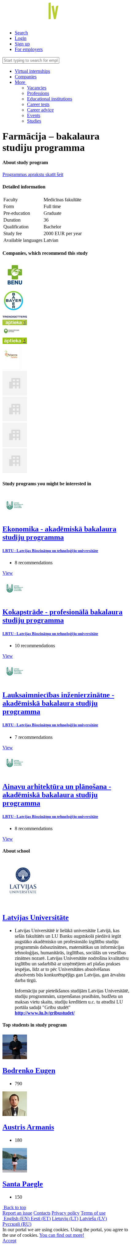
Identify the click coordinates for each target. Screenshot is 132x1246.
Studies (34, 121)
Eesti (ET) (41, 1218)
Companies (26, 76)
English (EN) (16, 1218)
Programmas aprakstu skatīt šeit (32, 174)
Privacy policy (66, 1213)
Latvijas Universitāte (35, 917)
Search (21, 32)
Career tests (38, 104)
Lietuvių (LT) (65, 1218)
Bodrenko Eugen (28, 1070)
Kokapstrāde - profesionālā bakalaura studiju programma (62, 616)
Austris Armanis (28, 1127)
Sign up (22, 43)
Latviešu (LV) (93, 1218)
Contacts (41, 1213)
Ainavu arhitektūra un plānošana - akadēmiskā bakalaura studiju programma (56, 795)
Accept (9, 1240)
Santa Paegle (22, 1184)
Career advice (40, 109)
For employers (29, 49)
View (7, 573)
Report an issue (17, 1213)
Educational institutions (49, 98)
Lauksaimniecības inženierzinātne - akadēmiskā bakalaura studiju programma (58, 703)
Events (33, 115)
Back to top (14, 1207)
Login (20, 38)
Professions (38, 93)
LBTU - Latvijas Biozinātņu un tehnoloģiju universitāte (50, 550)
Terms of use (93, 1213)
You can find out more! (61, 1235)
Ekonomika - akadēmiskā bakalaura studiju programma (59, 533)
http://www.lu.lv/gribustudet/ (45, 1012)
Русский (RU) (16, 1224)
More (20, 82)
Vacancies (36, 87)
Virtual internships (32, 71)
